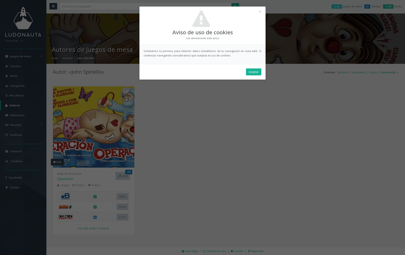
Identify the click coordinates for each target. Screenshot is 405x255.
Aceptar (254, 72)
